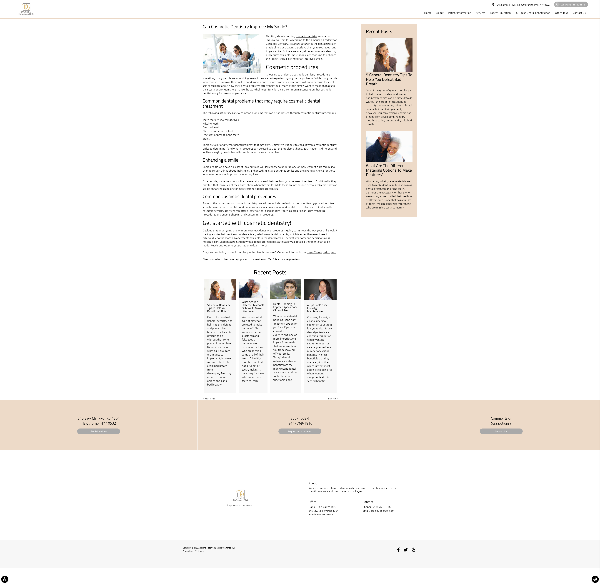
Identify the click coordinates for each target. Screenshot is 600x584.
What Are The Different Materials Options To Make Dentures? (253, 306)
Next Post (332, 399)
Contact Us (579, 12)
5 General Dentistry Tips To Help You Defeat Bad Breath (218, 308)
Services (480, 12)
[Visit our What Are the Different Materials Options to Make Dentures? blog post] (253, 288)
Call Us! (572, 4)
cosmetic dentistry (306, 36)
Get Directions (98, 431)
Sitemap (200, 551)
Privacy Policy (188, 551)
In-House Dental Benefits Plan (532, 12)
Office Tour (561, 12)
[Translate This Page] (595, 579)
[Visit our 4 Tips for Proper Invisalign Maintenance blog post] (320, 289)
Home (427, 12)
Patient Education (500, 12)
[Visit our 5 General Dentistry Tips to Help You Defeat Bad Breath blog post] (220, 289)
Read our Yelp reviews (287, 259)
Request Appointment (300, 431)
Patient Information (459, 12)
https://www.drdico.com (321, 252)
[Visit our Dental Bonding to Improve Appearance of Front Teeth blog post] (285, 289)
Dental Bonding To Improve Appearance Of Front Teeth (285, 307)
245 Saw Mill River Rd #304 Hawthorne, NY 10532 (523, 4)
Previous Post (210, 399)
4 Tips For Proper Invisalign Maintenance (317, 308)
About (440, 12)
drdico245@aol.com (382, 510)
